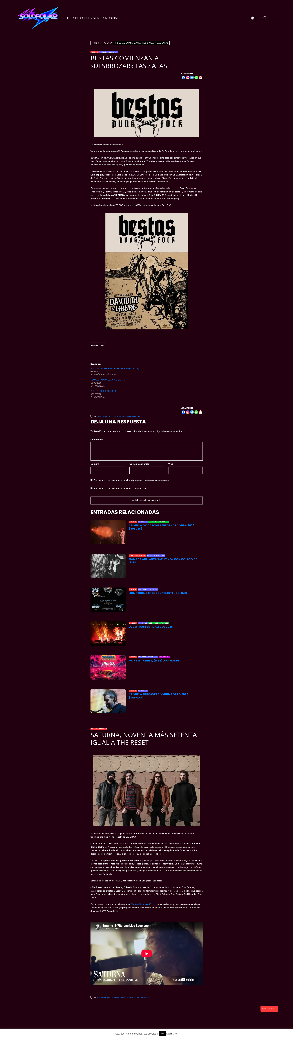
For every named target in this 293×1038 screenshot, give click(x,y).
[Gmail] (200, 77)
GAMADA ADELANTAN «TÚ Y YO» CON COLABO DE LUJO (163, 560)
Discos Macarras (105, 997)
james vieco (119, 997)
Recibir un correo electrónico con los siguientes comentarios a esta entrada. (131, 480)
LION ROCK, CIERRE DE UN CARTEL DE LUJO (158, 593)
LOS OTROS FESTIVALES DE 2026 (151, 627)
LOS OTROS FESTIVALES (158, 522)
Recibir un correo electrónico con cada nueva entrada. (121, 488)
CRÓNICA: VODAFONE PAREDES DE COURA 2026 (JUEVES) (161, 527)
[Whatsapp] (196, 77)
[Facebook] (183, 77)
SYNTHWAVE (164, 657)
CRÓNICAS (142, 522)
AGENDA (94, 52)
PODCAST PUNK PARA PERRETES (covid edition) (114, 368)
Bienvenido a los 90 (141, 904)
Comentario (97, 439)
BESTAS (105, 416)
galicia (112, 416)
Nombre (94, 464)
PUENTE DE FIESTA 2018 (103, 391)
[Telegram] (192, 77)
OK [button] (162, 1033)
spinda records (141, 997)
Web (170, 464)
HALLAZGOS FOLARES (109, 52)
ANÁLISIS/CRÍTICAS (137, 555)
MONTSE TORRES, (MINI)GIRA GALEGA (155, 660)
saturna (129, 997)
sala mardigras (134, 416)
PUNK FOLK (121, 416)
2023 (99, 416)
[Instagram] (188, 77)
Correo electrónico (139, 464)
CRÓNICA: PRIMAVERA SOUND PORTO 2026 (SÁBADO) (158, 696)
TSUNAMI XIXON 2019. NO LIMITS (107, 380)
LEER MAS (172, 1033)
